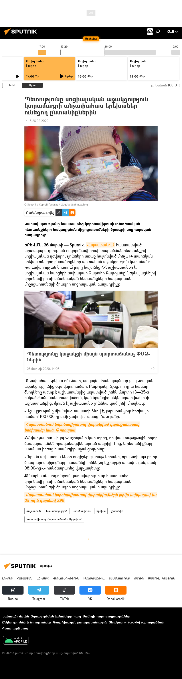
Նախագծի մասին (15, 616)
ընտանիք (117, 511)
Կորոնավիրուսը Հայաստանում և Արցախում (54, 519)
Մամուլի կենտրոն (161, 578)
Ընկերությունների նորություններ (26, 622)
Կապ (77, 616)
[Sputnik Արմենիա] (21, 35)
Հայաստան (33, 511)
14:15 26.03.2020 (36, 121)
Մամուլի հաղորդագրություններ (106, 616)
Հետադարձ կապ (15, 628)
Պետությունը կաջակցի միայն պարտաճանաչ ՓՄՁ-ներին (88, 356)
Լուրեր (31, 66)
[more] (152, 368)
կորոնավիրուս (82, 511)
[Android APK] (16, 640)
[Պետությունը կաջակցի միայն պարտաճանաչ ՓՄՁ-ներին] (91, 319)
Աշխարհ (43, 578)
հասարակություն (56, 511)
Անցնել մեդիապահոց (74, 204)
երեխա (101, 511)
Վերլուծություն (66, 578)
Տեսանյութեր (119, 578)
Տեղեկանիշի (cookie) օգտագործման (136, 622)
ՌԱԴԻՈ (139, 578)
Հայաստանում (100, 245)
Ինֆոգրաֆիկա (94, 578)
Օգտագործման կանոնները (51, 616)
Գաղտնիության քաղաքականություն (80, 622)
